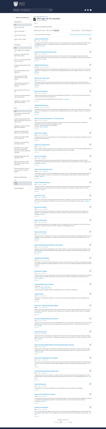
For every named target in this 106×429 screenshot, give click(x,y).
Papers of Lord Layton (41, 331)
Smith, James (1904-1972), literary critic (22, 91)
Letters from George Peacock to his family (46, 318)
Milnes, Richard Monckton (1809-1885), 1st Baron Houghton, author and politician (21, 164)
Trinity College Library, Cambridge (21, 51)
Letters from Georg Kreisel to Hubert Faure (47, 371)
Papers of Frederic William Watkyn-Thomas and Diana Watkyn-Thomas (54, 344)
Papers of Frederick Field (41, 38)
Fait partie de (18, 22)
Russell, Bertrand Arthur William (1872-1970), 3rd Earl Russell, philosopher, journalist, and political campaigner (22, 150)
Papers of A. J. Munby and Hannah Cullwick (46, 305)
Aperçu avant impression (40, 30)
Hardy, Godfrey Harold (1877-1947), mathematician (22, 115)
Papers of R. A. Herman (41, 133)
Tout (15, 24)
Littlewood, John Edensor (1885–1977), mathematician (21, 138)
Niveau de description (20, 177)
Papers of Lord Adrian (40, 207)
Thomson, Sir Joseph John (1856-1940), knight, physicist (21, 56)
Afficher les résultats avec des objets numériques (81, 34)
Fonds (17, 183)
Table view (57, 30)
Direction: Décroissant (86, 30)
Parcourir (16, 10)
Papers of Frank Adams (19, 32)
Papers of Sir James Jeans (42, 78)
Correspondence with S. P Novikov (44, 284)
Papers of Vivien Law (40, 384)
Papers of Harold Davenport (42, 182)
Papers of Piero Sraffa (19, 28)
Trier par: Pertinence (76, 30)
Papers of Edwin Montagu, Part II (43, 169)
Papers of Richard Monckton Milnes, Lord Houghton (49, 245)
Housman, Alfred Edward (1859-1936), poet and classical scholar (21, 133)
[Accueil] (19, 4)
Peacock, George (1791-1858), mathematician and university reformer (21, 78)
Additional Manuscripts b (41, 65)
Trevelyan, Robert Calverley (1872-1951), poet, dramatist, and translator (22, 85)
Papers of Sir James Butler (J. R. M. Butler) (46, 358)
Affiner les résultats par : (22, 17)
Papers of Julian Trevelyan (20, 40)
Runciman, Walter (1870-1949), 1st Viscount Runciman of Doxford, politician (21, 171)
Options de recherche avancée (43, 27)
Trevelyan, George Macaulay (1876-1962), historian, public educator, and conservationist (22, 121)
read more (42, 45)
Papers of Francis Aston (41, 91)
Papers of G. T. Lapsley (41, 271)
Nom (15, 108)
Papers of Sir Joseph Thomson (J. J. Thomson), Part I (49, 118)
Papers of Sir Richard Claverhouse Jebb (46, 52)
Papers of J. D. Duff (40, 195)
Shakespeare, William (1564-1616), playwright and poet (21, 158)
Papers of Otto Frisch (40, 231)
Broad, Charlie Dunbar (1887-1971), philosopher (22, 72)
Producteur (17, 45)
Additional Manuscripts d (41, 105)
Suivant (70, 422)
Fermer (46, 16)
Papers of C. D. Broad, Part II (42, 144)
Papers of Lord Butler (40, 156)
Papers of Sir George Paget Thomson (45, 394)
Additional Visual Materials (42, 258)
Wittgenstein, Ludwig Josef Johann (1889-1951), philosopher (22, 102)
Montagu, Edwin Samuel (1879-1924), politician (22, 67)
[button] (85, 10)
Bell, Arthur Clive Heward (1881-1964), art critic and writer (22, 61)
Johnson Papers (39, 294)
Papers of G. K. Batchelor (41, 407)
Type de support (19, 188)
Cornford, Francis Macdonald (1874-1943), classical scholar (22, 97)
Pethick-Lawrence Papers (20, 36)
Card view (50, 30)
